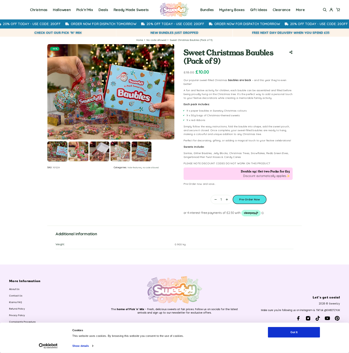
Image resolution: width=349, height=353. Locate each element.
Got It (294, 332)
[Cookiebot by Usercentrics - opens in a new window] (48, 346)
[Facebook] (298, 318)
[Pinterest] (337, 318)
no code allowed (157, 40)
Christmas (38, 9)
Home (139, 40)
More (300, 9)
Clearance (281, 9)
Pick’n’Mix (84, 9)
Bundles (207, 9)
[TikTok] (318, 318)
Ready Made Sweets (131, 9)
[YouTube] (327, 318)
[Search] (325, 9)
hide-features (134, 167)
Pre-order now (249, 198)
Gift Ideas (258, 9)
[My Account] (331, 9)
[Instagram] (308, 318)
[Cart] (338, 10)
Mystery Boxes (232, 9)
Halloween (62, 9)
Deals (103, 9)
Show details (80, 345)
